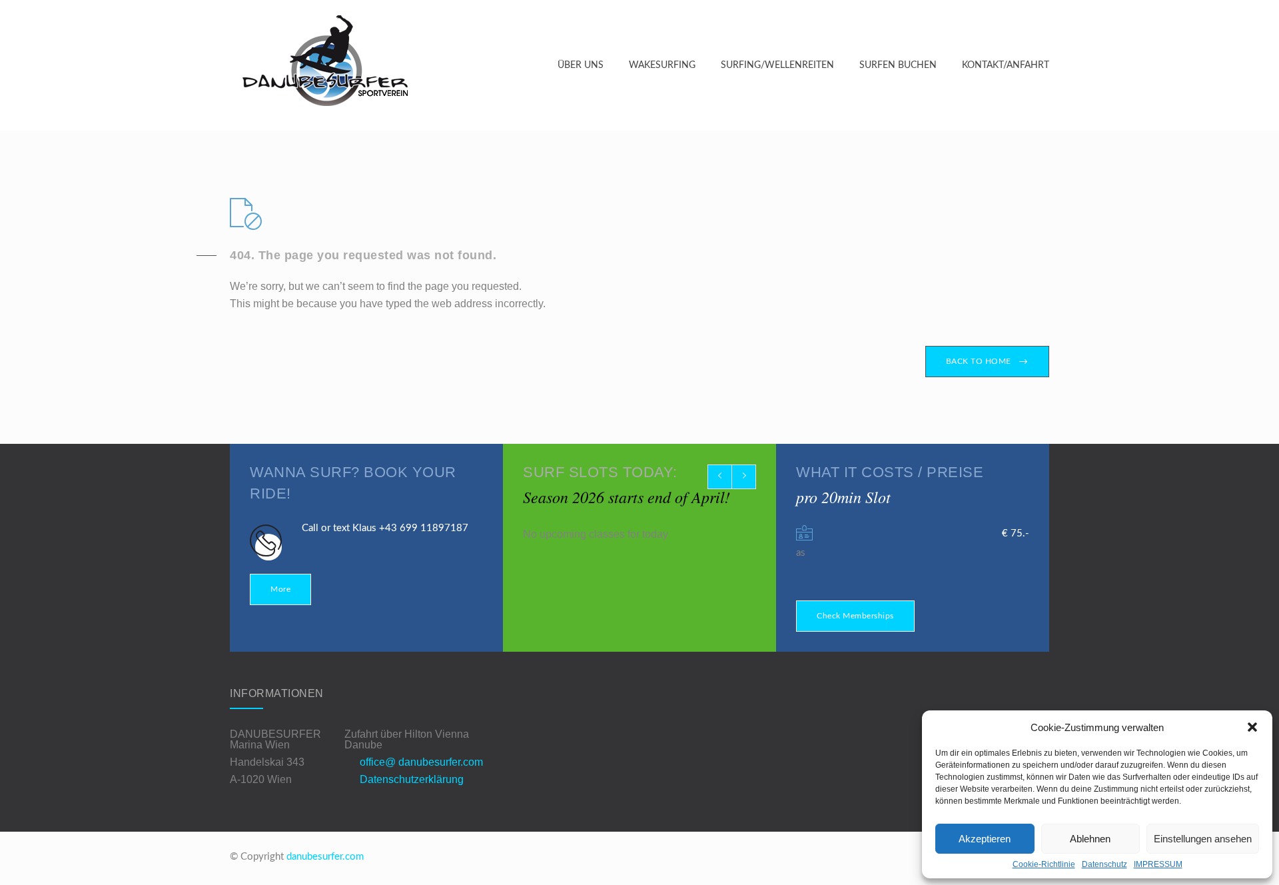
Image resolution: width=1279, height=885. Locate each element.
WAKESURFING (662, 65)
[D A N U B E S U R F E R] (394, 65)
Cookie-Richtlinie (1044, 864)
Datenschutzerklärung (412, 779)
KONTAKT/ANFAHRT (1005, 65)
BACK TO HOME (978, 361)
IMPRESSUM (1158, 864)
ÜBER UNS (581, 65)
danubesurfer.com (325, 857)
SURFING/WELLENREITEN (777, 65)
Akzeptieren (985, 838)
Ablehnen (1090, 838)
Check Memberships (855, 616)
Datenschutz (1104, 864)
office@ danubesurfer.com (421, 762)
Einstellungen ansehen (1203, 838)
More (280, 589)
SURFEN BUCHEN (898, 65)
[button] (1252, 727)
